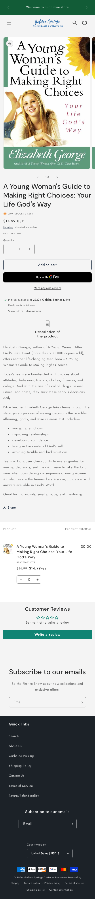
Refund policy (32, 883)
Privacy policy (52, 883)
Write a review (47, 634)
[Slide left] (38, 177)
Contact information (61, 890)
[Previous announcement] (8, 7)
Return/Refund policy (24, 795)
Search (14, 736)
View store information (24, 311)
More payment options (47, 288)
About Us (15, 746)
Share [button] (12, 507)
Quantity (8, 240)
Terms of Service (21, 786)
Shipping (8, 227)
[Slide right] (57, 177)
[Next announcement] (87, 7)
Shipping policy (36, 890)
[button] (9, 22)
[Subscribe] (81, 702)
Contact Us (16, 775)
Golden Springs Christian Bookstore (46, 877)
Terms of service (74, 883)
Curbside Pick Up (21, 756)
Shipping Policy (20, 766)
